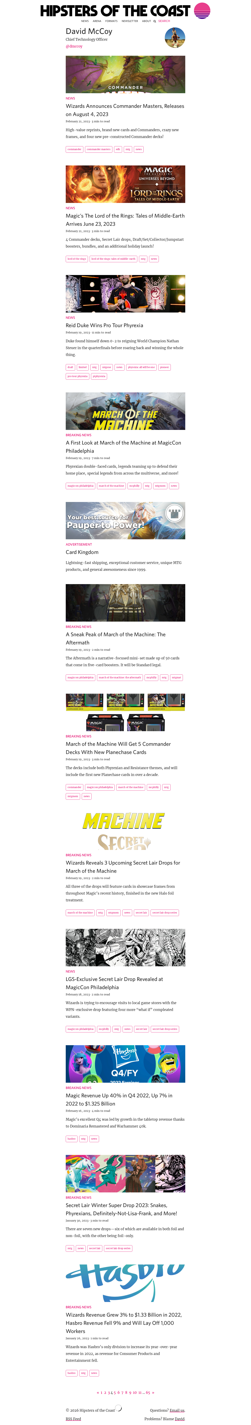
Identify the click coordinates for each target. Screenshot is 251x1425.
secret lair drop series (164, 912)
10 (135, 1392)
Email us (177, 1410)
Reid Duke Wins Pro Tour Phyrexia (104, 325)
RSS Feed (73, 1419)
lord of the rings (77, 258)
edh (118, 149)
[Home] (125, 11)
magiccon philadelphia (80, 485)
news (139, 149)
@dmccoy (74, 46)
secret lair (141, 912)
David (179, 1419)
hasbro (72, 1138)
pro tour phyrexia (77, 376)
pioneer (164, 367)
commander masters (98, 149)
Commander (74, 149)
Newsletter (130, 20)
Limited (83, 367)
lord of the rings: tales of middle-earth (113, 258)
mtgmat (176, 677)
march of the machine (111, 485)
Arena (97, 20)
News (85, 20)
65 (148, 1392)
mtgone (106, 367)
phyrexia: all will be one (141, 367)
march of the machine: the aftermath (120, 677)
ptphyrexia (99, 376)
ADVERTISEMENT (79, 544)
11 (140, 1392)
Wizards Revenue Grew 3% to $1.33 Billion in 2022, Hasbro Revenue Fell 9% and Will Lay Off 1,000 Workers (124, 1323)
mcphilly (134, 485)
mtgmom (160, 485)
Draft (70, 367)
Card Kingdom (82, 552)
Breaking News (78, 435)
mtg (128, 149)
